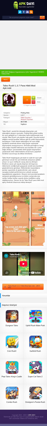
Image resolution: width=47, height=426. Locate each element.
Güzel (37, 99)
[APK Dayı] (23, 5)
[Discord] (27, 12)
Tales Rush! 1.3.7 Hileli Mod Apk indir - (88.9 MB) (23, 288)
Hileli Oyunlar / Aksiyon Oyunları (27, 120)
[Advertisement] (23, 45)
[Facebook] (23, 12)
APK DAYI (31, 417)
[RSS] (31, 12)
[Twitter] (20, 12)
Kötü (36, 103)
